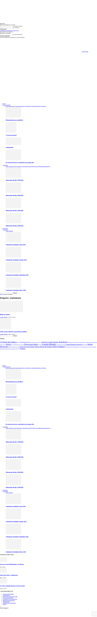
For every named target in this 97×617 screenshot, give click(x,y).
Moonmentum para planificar (14, 120)
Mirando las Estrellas (41, 106)
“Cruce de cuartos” (11, 135)
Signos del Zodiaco (46, 347)
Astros (8, 344)
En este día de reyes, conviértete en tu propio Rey (20, 162)
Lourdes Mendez (4, 317)
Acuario (18, 342)
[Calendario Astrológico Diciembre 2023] (13, 272)
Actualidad (5, 165)
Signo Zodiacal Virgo (11, 348)
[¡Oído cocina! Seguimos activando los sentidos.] (5, 328)
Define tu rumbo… (5, 314)
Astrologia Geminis (82, 342)
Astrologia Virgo (2, 344)
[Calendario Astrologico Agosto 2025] (13, 257)
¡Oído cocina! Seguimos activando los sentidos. (13, 331)
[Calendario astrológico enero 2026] (13, 242)
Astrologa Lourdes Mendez (50, 342)
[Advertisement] (48, 63)
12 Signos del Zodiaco (8, 342)
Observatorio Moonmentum (39, 166)
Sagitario (10, 346)
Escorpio (19, 344)
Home (4, 103)
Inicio (1, 294)
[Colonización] (13, 144)
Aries (31, 342)
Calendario (10, 231)
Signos (37, 347)
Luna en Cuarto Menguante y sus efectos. (12, 564)
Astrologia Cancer (76, 342)
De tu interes (22, 166)
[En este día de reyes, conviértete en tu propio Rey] (13, 159)
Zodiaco (22, 348)
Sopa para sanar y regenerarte (9, 575)
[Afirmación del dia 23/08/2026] (13, 207)
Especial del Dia (29, 166)
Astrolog (33, 342)
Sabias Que (47, 166)
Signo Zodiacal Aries (68, 346)
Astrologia (63, 342)
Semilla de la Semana (15, 346)
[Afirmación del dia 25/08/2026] (13, 192)
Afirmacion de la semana (13, 106)
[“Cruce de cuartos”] (11, 132)
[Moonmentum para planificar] (13, 117)
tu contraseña (16, 27)
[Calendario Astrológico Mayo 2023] (13, 287)
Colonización (9, 147)
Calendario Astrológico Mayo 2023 (16, 290)
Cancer (12, 344)
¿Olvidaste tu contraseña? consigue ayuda (9, 30)
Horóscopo (5, 228)
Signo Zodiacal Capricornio (84, 346)
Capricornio (16, 344)
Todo (7, 106)
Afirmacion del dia (25, 342)
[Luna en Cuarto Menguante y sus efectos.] (3, 561)
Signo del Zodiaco (28, 347)
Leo (39, 344)
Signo (21, 347)
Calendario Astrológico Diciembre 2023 (17, 275)
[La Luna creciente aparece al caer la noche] (3, 583)
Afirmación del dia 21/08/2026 (14, 225)
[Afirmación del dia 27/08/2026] (13, 177)
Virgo (19, 348)
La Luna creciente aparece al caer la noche (12, 586)
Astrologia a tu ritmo (23, 106)
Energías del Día (6, 105)
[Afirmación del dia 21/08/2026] (13, 223)
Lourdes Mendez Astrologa (60, 344)
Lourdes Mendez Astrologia (73, 344)
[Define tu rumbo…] (11, 311)
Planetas (86, 344)
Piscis (83, 344)
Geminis (22, 344)
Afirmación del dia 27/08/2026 (14, 180)
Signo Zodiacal (59, 346)
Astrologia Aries (70, 342)
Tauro (17, 348)
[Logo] (41, 87)
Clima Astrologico (32, 106)
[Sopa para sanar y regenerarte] (3, 572)
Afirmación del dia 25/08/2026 (14, 195)
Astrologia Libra (88, 342)
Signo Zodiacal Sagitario (4, 348)
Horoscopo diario (31, 344)
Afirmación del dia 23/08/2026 (14, 210)
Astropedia (5, 229)
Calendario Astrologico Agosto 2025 (16, 260)
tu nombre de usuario (18, 26)
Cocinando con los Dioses (14, 166)
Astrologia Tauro (94, 342)
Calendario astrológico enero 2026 (16, 244)
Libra (41, 344)
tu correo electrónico (17, 34)
